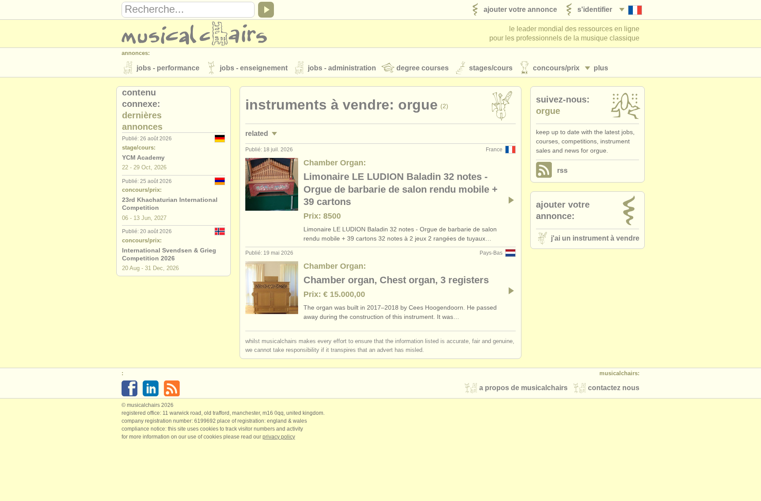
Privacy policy (278, 437)
